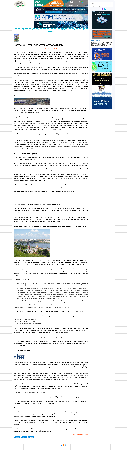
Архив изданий (80, 29)
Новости (20, 29)
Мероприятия (50, 31)
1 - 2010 (15, 33)
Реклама (34, 29)
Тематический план (43, 29)
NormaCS (24, 437)
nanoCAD (17, 437)
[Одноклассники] (63, 445)
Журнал (29, 29)
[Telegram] (65, 445)
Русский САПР (59, 29)
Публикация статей (69, 29)
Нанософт (31, 437)
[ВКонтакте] (61, 445)
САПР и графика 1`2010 (80, 434)
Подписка (52, 29)
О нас (24, 29)
